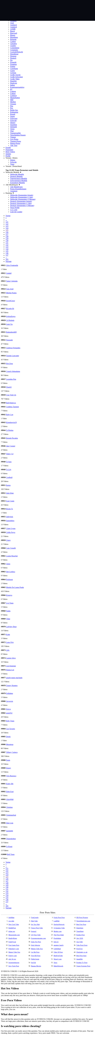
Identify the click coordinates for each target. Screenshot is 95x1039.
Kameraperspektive (17, 87)
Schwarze (13, 118)
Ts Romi (9, 847)
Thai (12, 131)
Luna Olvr (10, 642)
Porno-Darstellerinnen (18, 189)
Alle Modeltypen (16, 187)
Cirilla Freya (10, 532)
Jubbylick (9, 517)
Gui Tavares (10, 729)
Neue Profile (14, 208)
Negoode (9, 340)
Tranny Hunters (11, 686)
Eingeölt (13, 62)
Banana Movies (36, 966)
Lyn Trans (9, 603)
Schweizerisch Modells (18, 181)
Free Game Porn (13, 945)
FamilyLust (12, 942)
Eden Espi (10, 792)
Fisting (12, 66)
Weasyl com (58, 959)
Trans (12, 164)
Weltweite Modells (17, 174)
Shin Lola (9, 823)
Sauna (12, 116)
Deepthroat (14, 54)
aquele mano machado (14, 678)
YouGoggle (34, 917)
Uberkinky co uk (81, 952)
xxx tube (11, 921)
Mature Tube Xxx (37, 949)
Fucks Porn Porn (59, 917)
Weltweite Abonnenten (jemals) (21, 195)
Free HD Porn (35, 956)
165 (7, 259)
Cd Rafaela (10, 320)
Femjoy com (12, 956)
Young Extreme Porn (83, 966)
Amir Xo (9, 324)
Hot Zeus (9, 364)
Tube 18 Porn (58, 952)
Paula (8, 760)
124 (7, 228)
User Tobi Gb (11, 395)
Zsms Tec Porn (36, 942)
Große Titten (14, 79)
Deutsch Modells (16, 176)
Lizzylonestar (11, 666)
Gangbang (14, 69)
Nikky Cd (9, 454)
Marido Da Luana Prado (15, 587)
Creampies (14, 50)
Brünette (13, 39)
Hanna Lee (10, 670)
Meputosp (9, 744)
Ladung (13, 91)
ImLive (56, 942)
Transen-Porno (15, 141)
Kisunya (9, 595)
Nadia (8, 611)
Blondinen (14, 37)
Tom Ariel (9, 289)
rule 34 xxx (12, 959)
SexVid (33, 962)
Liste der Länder (16, 212)
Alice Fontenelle (12, 265)
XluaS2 (9, 387)
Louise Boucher (12, 556)
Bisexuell (13, 33)
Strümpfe (13, 127)
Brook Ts (9, 509)
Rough (12, 114)
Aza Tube (79, 942)
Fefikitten (9, 693)
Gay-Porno (14, 139)
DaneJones (79, 928)
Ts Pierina (9, 430)
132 (7, 245)
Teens (12, 129)
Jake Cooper (10, 446)
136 (7, 253)
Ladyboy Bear (11, 627)
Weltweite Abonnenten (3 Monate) (22, 199)
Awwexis (9, 701)
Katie (8, 634)
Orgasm (13, 104)
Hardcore (13, 83)
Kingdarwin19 (11, 422)
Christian (9, 807)
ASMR (13, 29)
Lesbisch (13, 96)
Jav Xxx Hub (35, 924)
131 (7, 243)
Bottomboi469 (11, 332)
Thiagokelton (11, 839)
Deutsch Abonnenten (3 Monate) (22, 206)
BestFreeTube (58, 956)
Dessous (13, 56)
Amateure (13, 191)
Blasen (12, 35)
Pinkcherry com (13, 949)
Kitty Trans (10, 721)
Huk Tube (34, 921)
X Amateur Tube (59, 928)
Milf (11, 100)
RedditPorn (12, 928)
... (6, 220)
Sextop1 (33, 931)
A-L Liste (13, 210)
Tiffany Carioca (11, 752)
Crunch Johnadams (13, 371)
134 (7, 249)
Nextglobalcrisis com (83, 921)
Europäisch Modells (17, 183)
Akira (8, 564)
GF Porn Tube (36, 935)
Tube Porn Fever (81, 945)
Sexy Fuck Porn (13, 966)
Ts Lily (8, 470)
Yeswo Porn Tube (37, 928)
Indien (12, 85)
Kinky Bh (9, 784)
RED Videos (10, 152)
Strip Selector (35, 945)
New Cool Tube (13, 924)
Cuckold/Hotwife (16, 52)
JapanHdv (79, 959)
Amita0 (8, 273)
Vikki (8, 619)
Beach (12, 31)
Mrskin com (58, 931)
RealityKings (12, 938)
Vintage (13, 137)
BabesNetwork (58, 966)
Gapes (12, 71)
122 (7, 224)
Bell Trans (10, 854)
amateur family (59, 945)
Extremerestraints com (38, 938)
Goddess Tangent (12, 407)
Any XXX (79, 938)
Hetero (12, 160)
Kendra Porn (80, 935)
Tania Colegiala (11, 281)
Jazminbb (9, 831)
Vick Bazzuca (11, 776)
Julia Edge (10, 493)
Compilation (14, 48)
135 (7, 251)
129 (7, 239)
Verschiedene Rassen (18, 135)
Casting (13, 42)
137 (7, 255)
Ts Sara (8, 462)
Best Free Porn (81, 924)
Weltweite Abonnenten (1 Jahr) (21, 197)
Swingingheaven (13, 962)
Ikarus (8, 485)
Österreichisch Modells (18, 178)
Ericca (8, 709)
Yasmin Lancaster (12, 356)
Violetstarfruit (11, 815)
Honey (8, 768)
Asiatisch (13, 27)
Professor (9, 579)
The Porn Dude (59, 935)
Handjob (13, 81)
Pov (11, 108)
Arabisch (13, 25)
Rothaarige (14, 112)
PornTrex (79, 949)
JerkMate (11, 917)
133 (7, 247)
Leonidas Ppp (11, 379)
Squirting (13, 125)
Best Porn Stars (81, 956)
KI (11, 89)
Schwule (13, 121)
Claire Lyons (10, 528)
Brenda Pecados (12, 438)
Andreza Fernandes (13, 348)
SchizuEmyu (10, 316)
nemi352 (9, 713)
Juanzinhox (10, 521)
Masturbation (15, 98)
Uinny (8, 540)
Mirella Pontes (11, 293)
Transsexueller (15, 133)
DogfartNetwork (59, 924)
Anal (12, 23)
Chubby (13, 46)
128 (7, 236)
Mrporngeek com (14, 935)
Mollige (13, 102)
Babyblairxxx (11, 403)
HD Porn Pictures (82, 917)
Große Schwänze (16, 77)
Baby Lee (9, 415)
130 (7, 241)
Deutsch (13, 58)
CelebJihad (57, 949)
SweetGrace (10, 301)
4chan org (11, 931)
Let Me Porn (35, 952)
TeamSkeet (80, 931)
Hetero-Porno (15, 143)
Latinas (13, 93)
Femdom (13, 64)
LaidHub (56, 921)
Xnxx (55, 962)
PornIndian (57, 938)
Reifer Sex (14, 110)
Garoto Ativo (11, 658)
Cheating (13, 44)
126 (7, 232)
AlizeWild (9, 799)
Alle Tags (13, 145)
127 (7, 234)
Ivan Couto (10, 501)
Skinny (12, 123)
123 (7, 226)
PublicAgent (35, 959)
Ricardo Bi (10, 309)
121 (7, 222)
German (13, 73)
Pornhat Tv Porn (81, 962)
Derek (8, 737)
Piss (11, 106)
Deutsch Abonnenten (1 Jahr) (21, 203)
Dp (11, 60)
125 (7, 230)
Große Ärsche (15, 75)
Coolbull (9, 477)
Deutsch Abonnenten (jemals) (21, 201)
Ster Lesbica (10, 572)
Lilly (8, 650)
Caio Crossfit (11, 548)
